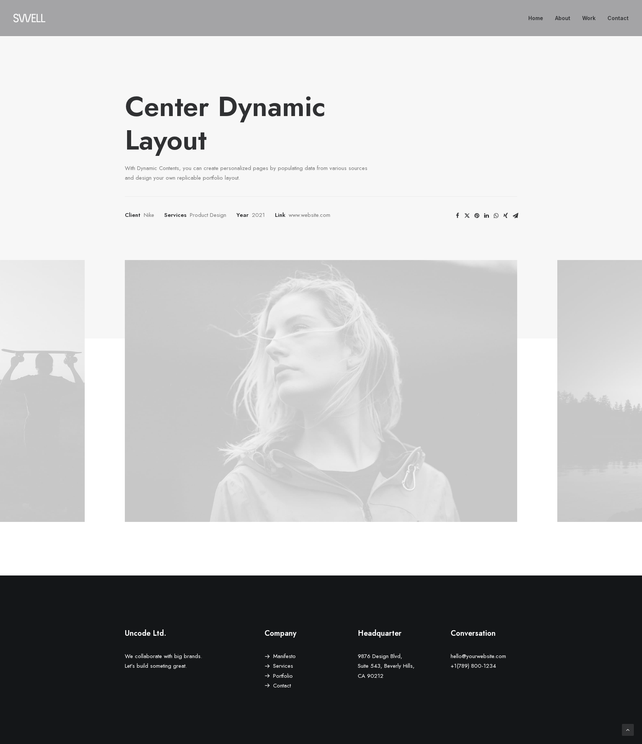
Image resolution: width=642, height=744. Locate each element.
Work (589, 18)
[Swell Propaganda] (29, 18)
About (562, 18)
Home (535, 18)
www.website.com (309, 215)
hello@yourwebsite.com (478, 656)
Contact (618, 18)
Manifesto (284, 656)
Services (283, 666)
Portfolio (283, 676)
